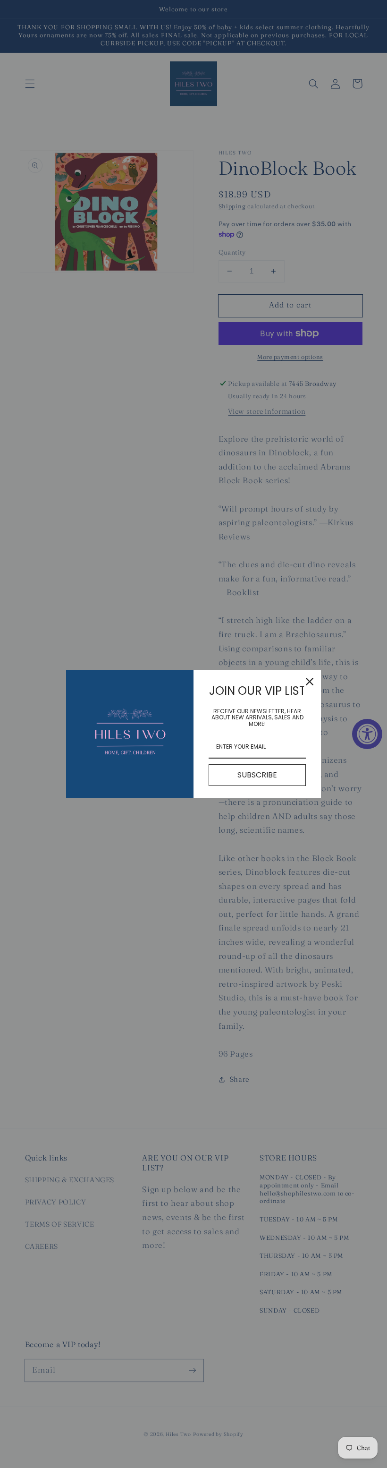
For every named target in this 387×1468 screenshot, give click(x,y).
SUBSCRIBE (257, 774)
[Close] (309, 681)
